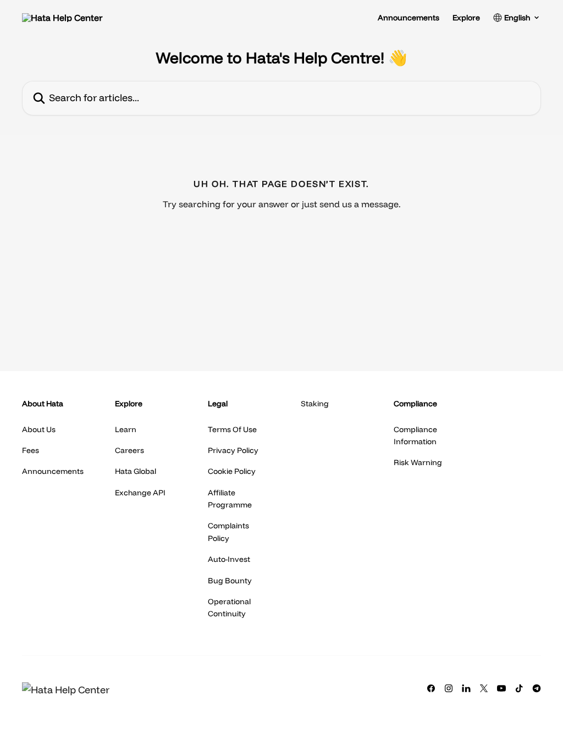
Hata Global (135, 471)
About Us (39, 429)
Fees (30, 450)
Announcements (408, 17)
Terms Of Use (232, 429)
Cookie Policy (232, 471)
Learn (125, 429)
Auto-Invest (229, 559)
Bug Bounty (230, 581)
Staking (315, 403)
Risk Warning (418, 462)
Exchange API (140, 493)
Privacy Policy (233, 450)
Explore (466, 17)
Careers (129, 450)
